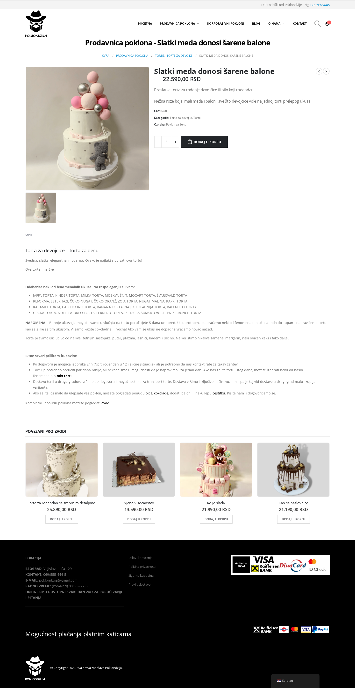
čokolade (161, 393)
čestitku (219, 393)
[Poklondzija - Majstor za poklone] (55, 23)
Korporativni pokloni (225, 23)
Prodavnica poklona (177, 23)
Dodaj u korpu (207, 142)
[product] (62, 470)
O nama (274, 23)
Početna (145, 23)
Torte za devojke (181, 118)
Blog (256, 23)
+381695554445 (319, 5)
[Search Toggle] (317, 24)
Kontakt (300, 23)
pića (149, 393)
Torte (197, 118)
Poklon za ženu (176, 124)
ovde (105, 403)
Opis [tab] (28, 234)
